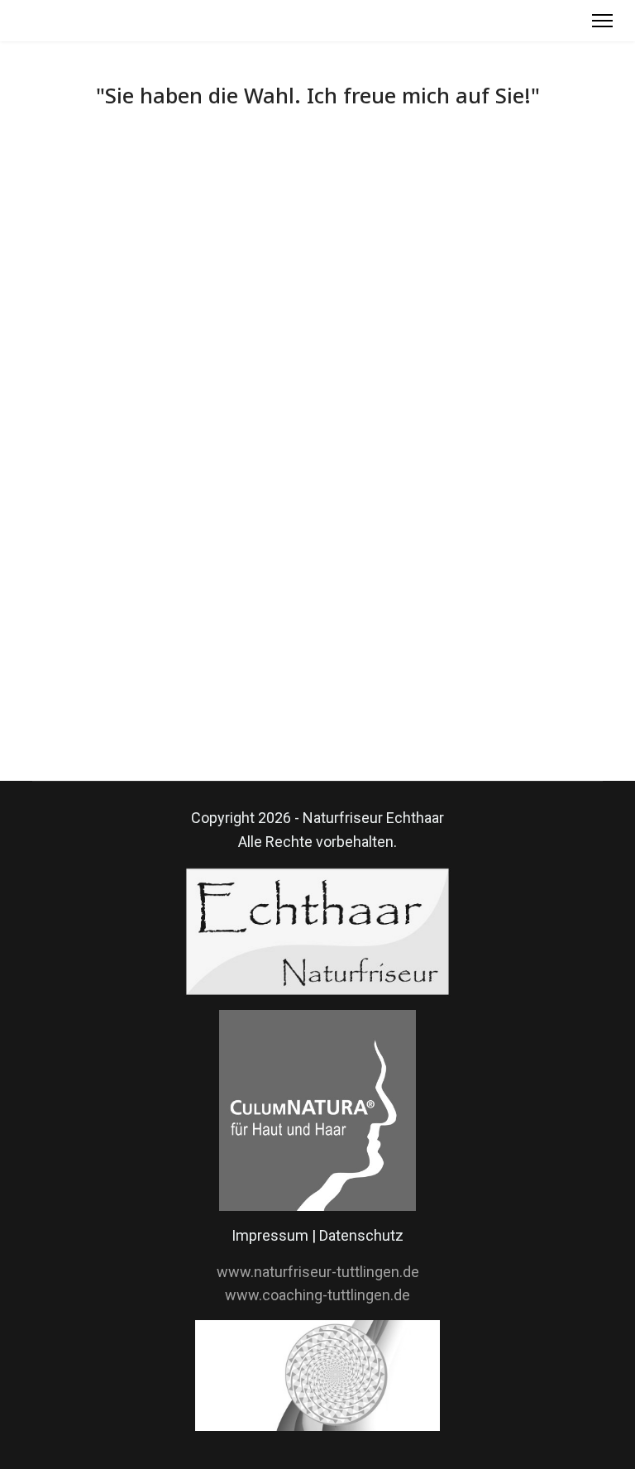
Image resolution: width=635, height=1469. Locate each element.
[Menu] (602, 20)
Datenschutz (361, 1235)
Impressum (270, 1235)
